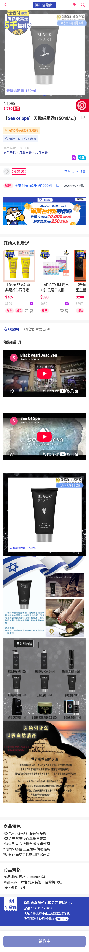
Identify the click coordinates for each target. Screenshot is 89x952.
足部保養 (41, 152)
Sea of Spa (18, 118)
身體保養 (25, 152)
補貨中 (44, 941)
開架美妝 (9, 152)
